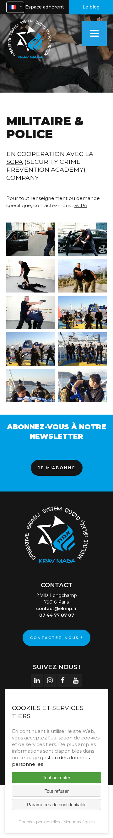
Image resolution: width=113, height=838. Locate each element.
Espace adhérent (44, 7)
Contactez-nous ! (56, 638)
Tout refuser (57, 791)
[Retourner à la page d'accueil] (29, 59)
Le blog (91, 7)
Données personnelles (39, 821)
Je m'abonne (57, 467)
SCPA (14, 161)
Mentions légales (78, 821)
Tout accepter (56, 777)
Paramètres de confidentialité (56, 804)
